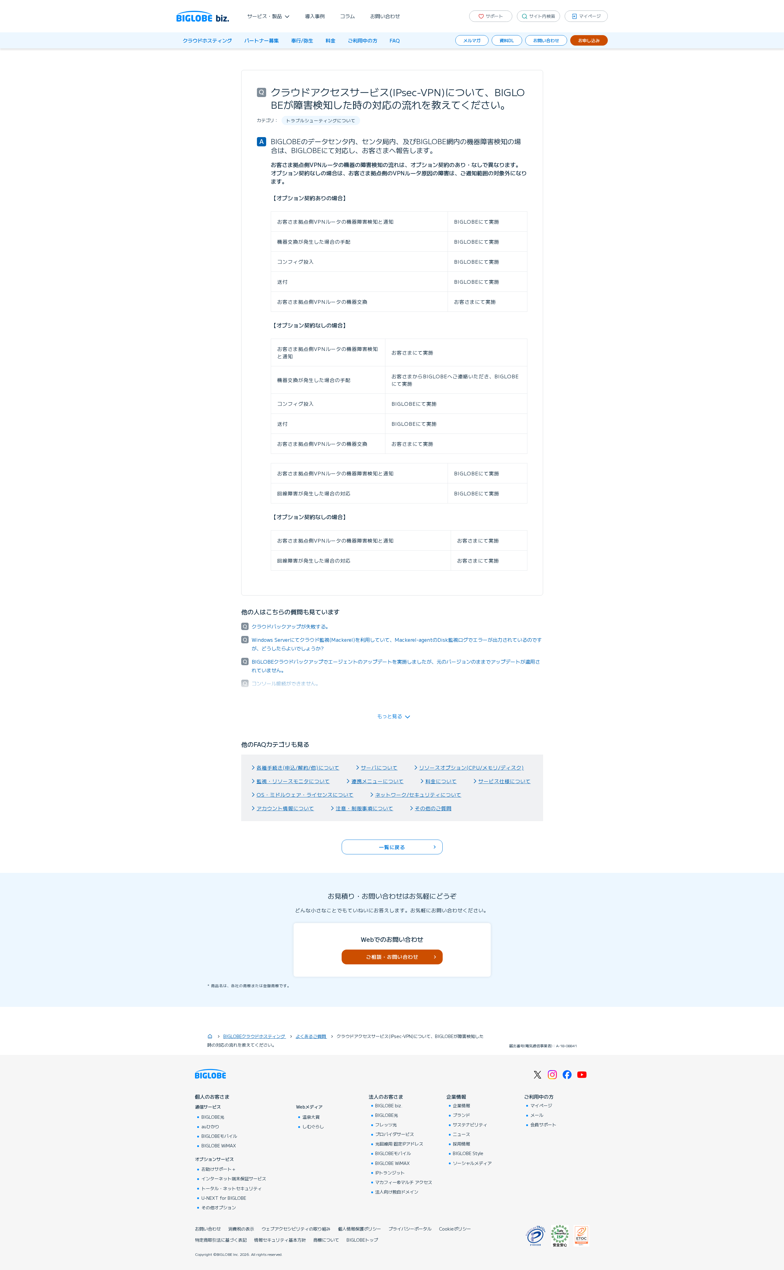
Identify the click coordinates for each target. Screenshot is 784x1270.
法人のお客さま (386, 1096)
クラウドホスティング (207, 40)
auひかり (210, 1126)
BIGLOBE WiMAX (218, 1145)
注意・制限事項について (364, 808)
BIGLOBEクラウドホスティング (254, 1036)
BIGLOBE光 (212, 1117)
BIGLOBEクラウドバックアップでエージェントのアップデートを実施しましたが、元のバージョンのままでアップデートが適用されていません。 (396, 666)
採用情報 (461, 1144)
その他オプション (218, 1207)
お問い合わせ (385, 16)
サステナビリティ (470, 1124)
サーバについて (379, 767)
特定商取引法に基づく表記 (221, 1240)
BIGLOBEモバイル (219, 1136)
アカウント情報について (285, 808)
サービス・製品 (264, 16)
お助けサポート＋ (218, 1169)
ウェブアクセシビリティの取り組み (296, 1229)
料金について (441, 781)
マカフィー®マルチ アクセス (403, 1182)
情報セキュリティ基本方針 (280, 1240)
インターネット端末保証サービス (233, 1178)
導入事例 (315, 16)
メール (536, 1115)
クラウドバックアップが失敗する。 (291, 626)
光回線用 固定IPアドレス (399, 1144)
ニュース (461, 1134)
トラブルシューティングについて (320, 120)
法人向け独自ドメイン (396, 1192)
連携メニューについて (377, 781)
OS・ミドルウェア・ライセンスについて (305, 794)
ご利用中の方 (362, 40)
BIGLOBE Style (468, 1153)
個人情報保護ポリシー (359, 1229)
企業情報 (456, 1096)
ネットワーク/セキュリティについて (418, 794)
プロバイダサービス (394, 1134)
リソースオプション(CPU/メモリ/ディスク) (471, 767)
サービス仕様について (504, 781)
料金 (330, 40)
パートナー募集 (261, 40)
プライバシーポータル (410, 1229)
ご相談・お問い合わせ (392, 956)
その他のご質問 (433, 808)
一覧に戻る (392, 847)
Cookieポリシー (455, 1229)
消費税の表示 (241, 1229)
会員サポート (543, 1124)
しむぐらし (313, 1126)
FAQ (395, 40)
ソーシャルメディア (472, 1163)
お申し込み (589, 40)
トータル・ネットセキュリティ (231, 1188)
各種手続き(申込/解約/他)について (298, 767)
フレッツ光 (386, 1124)
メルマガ (472, 40)
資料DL (507, 40)
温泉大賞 (311, 1117)
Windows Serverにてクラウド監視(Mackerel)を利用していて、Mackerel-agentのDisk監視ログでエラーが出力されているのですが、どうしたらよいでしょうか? (397, 644)
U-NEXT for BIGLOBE (223, 1198)
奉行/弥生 (302, 40)
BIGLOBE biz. (388, 1105)
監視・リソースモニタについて (293, 781)
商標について (326, 1240)
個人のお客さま (212, 1096)
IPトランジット (390, 1173)
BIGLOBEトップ (362, 1240)
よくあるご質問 (311, 1036)
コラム (347, 16)
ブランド (461, 1115)
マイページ (541, 1105)
